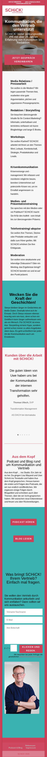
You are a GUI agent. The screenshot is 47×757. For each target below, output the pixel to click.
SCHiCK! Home (15, 745)
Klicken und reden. (31, 649)
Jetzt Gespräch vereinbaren (23, 60)
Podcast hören (24, 522)
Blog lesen (23, 539)
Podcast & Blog (15, 748)
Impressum (31, 748)
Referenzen (30, 745)
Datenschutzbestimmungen (30, 657)
